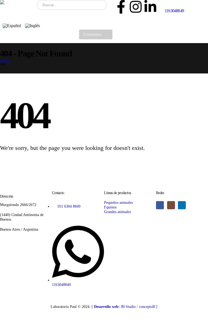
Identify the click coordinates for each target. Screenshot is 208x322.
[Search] (98, 4)
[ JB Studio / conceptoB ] (124, 306)
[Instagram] (135, 7)
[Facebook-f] (121, 7)
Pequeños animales (118, 202)
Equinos (110, 207)
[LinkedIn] (182, 205)
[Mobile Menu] (122, 36)
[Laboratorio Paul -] (16, 2)
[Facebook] (160, 205)
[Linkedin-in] (150, 7)
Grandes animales (117, 212)
